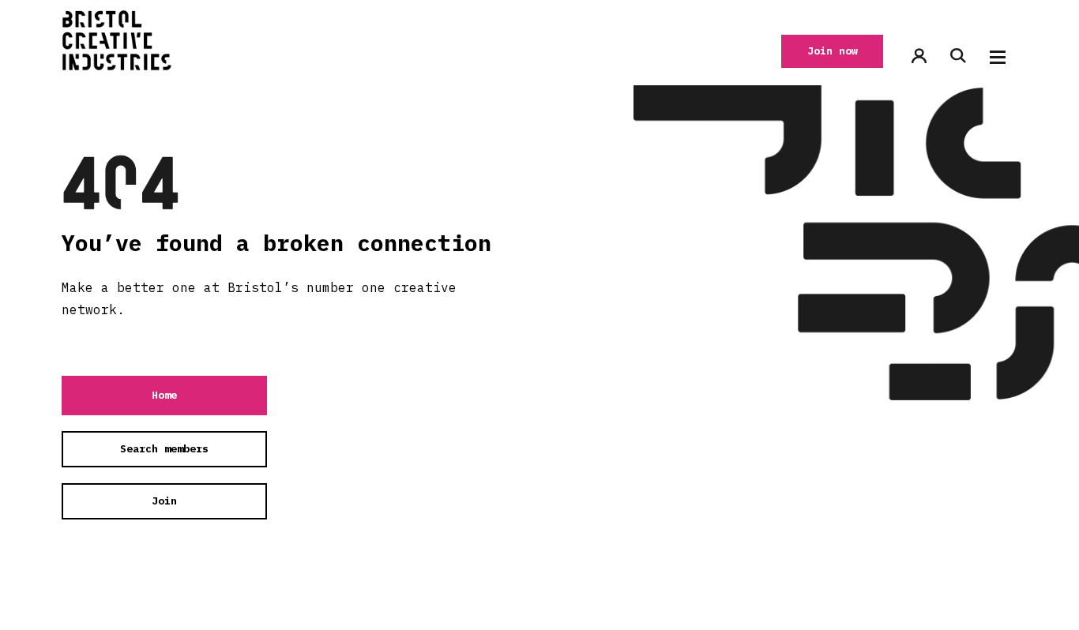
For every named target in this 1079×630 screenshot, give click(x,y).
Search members (164, 449)
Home (164, 395)
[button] (997, 57)
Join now (832, 51)
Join (164, 501)
